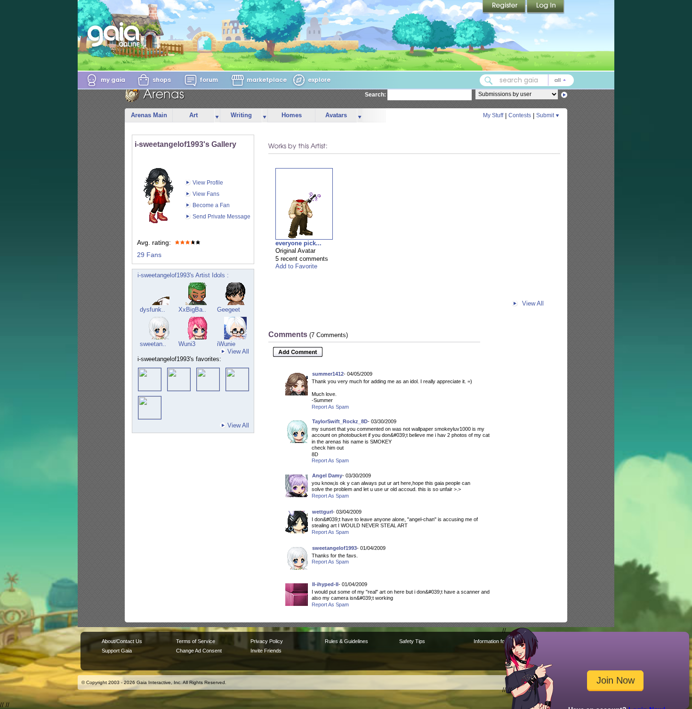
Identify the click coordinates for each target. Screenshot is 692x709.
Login (545, 7)
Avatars (336, 115)
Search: (375, 94)
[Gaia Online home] (116, 34)
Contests (519, 115)
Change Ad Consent (199, 650)
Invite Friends (266, 650)
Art (193, 115)
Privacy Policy (266, 641)
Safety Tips (412, 641)
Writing (241, 115)
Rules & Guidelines (346, 641)
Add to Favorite (296, 266)
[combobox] (527, 80)
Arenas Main (149, 115)
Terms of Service (195, 641)
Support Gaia (117, 650)
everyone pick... (298, 243)
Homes (292, 115)
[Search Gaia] (488, 80)
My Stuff (493, 115)
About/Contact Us (122, 641)
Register (505, 7)
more (217, 115)
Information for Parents (500, 641)
